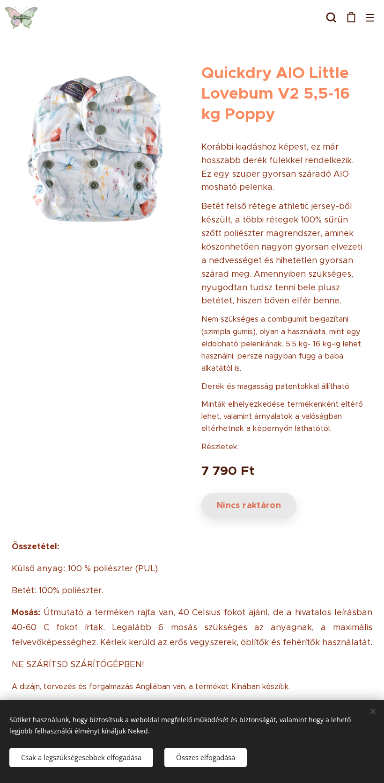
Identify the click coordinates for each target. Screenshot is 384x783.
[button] (331, 17)
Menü (370, 17)
